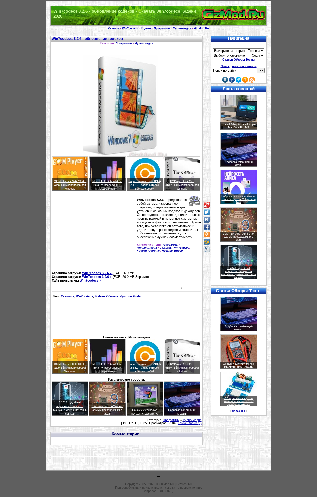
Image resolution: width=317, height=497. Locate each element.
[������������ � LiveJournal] (207, 249)
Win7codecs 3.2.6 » (97, 273)
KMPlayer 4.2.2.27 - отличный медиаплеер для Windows (182, 185)
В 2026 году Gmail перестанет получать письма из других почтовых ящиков (238, 273)
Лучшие (167, 250)
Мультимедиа (182, 28)
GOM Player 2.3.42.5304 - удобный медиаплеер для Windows (70, 185)
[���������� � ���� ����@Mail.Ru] (207, 242)
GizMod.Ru (201, 28)
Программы (162, 28)
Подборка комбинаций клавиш (239, 163)
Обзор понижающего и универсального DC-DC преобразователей (239, 401)
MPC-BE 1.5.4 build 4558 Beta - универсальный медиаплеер (107, 185)
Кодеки (146, 28)
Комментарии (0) (190, 423)
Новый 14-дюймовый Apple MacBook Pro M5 (239, 126)
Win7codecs (130, 28)
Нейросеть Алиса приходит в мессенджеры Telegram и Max (238, 199)
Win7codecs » (90, 280)
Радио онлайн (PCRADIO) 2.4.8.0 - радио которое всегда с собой (145, 185)
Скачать (113, 28)
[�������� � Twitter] (207, 212)
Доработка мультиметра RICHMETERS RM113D (238, 365)
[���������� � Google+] (207, 205)
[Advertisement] (93, 233)
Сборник (154, 250)
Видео (178, 250)
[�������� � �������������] (207, 234)
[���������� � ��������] (207, 220)
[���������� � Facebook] (207, 227)
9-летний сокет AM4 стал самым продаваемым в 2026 (107, 410)
